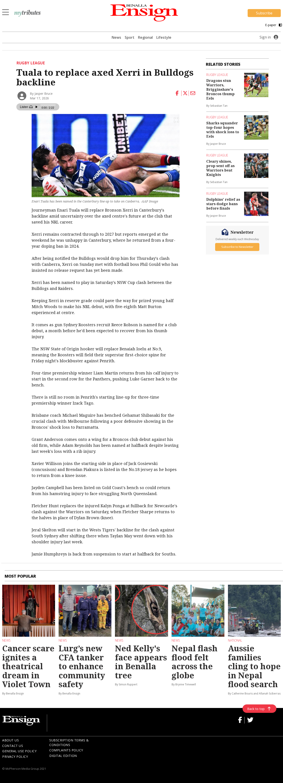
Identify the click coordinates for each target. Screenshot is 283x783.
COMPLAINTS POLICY (66, 750)
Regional (145, 37)
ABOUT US (10, 740)
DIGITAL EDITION (63, 756)
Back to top (256, 708)
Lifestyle (163, 37)
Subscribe (264, 13)
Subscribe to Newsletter (237, 247)
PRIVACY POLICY (15, 756)
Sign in (265, 37)
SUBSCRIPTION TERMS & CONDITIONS (69, 742)
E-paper (271, 25)
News (116, 37)
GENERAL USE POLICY (19, 751)
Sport (129, 37)
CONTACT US (12, 746)
